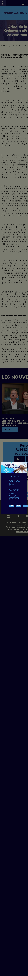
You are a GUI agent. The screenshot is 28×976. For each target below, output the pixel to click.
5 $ (12, 506)
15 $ (25, 506)
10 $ (18, 506)
